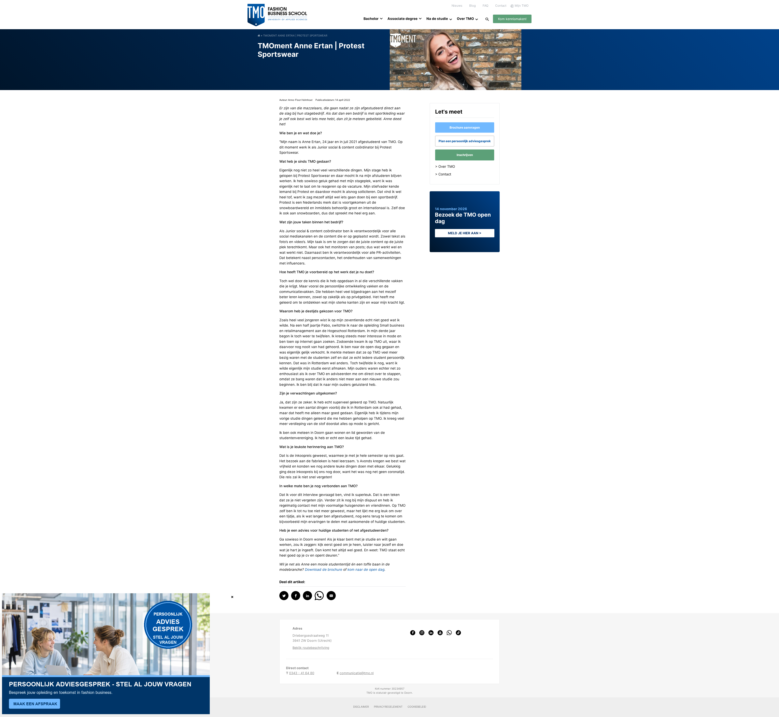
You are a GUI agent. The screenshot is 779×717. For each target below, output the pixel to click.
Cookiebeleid (417, 706)
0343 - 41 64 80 (301, 673)
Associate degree (402, 19)
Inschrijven (465, 155)
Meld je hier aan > (464, 233)
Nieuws (457, 6)
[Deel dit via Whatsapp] (319, 595)
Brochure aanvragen (465, 127)
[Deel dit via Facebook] (295, 595)
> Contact (443, 174)
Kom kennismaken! (512, 19)
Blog (472, 6)
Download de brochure (323, 570)
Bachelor (371, 19)
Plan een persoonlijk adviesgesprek (465, 141)
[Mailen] (331, 595)
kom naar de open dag (366, 570)
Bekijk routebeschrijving (311, 648)
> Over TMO (445, 166)
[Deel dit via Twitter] (283, 595)
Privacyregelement (388, 706)
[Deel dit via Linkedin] (307, 595)
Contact (500, 6)
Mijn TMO (521, 6)
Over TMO (465, 19)
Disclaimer (361, 706)
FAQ (485, 6)
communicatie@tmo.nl (357, 673)
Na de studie (437, 19)
